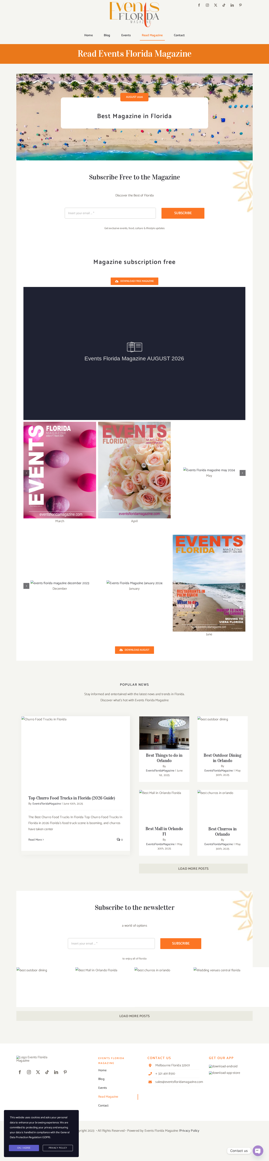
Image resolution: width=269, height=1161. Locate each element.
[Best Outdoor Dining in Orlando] (223, 733)
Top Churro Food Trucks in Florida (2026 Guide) (76, 749)
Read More (35, 840)
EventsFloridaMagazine (46, 804)
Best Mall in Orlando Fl (164, 804)
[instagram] (207, 5)
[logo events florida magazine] (134, 3)
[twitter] (215, 5)
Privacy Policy (189, 1131)
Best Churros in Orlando (222, 804)
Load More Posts (193, 869)
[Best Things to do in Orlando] (164, 733)
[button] (26, 473)
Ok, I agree (24, 1148)
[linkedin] (232, 5)
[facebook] (199, 5)
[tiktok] (224, 5)
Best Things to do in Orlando (164, 728)
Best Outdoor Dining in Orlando (222, 728)
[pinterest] (240, 5)
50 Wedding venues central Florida (252, 1003)
